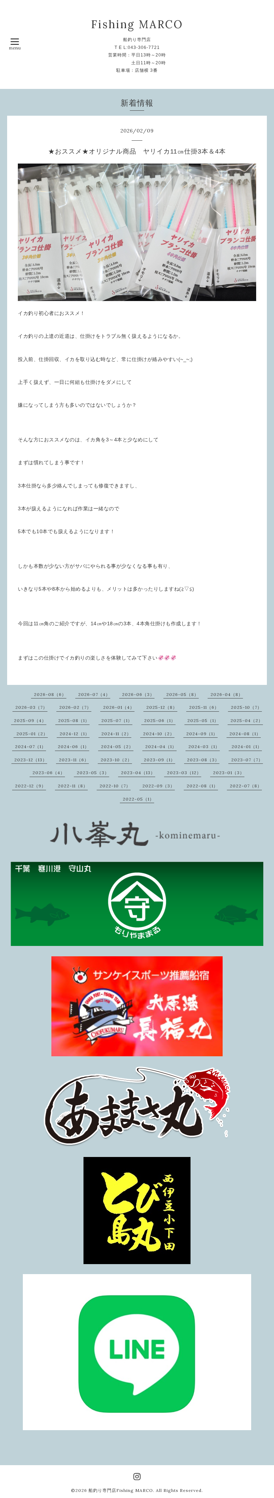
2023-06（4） (48, 772)
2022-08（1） (202, 785)
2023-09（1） (159, 759)
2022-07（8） (246, 785)
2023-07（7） (247, 759)
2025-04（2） (246, 720)
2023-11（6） (74, 759)
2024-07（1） (30, 746)
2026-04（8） (226, 694)
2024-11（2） (116, 733)
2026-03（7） (31, 707)
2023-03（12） (184, 772)
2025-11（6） (204, 707)
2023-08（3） (203, 759)
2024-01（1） (247, 746)
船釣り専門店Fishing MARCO (120, 1490)
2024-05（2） (117, 746)
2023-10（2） (116, 759)
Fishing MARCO (137, 24)
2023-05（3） (93, 772)
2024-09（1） (202, 733)
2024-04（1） (161, 746)
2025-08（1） (74, 720)
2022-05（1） (138, 799)
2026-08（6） (50, 694)
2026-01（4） (119, 707)
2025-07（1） (116, 720)
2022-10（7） (115, 785)
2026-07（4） (94, 694)
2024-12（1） (75, 733)
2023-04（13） (138, 772)
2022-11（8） (73, 785)
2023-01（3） (228, 772)
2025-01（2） (32, 733)
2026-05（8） (182, 694)
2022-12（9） (30, 785)
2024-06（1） (73, 746)
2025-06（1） (160, 720)
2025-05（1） (203, 720)
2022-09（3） (158, 785)
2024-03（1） (204, 746)
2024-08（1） (245, 733)
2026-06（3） (138, 694)
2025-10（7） (246, 707)
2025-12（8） (161, 707)
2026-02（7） (75, 707)
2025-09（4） (30, 720)
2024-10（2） (158, 733)
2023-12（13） (30, 759)
